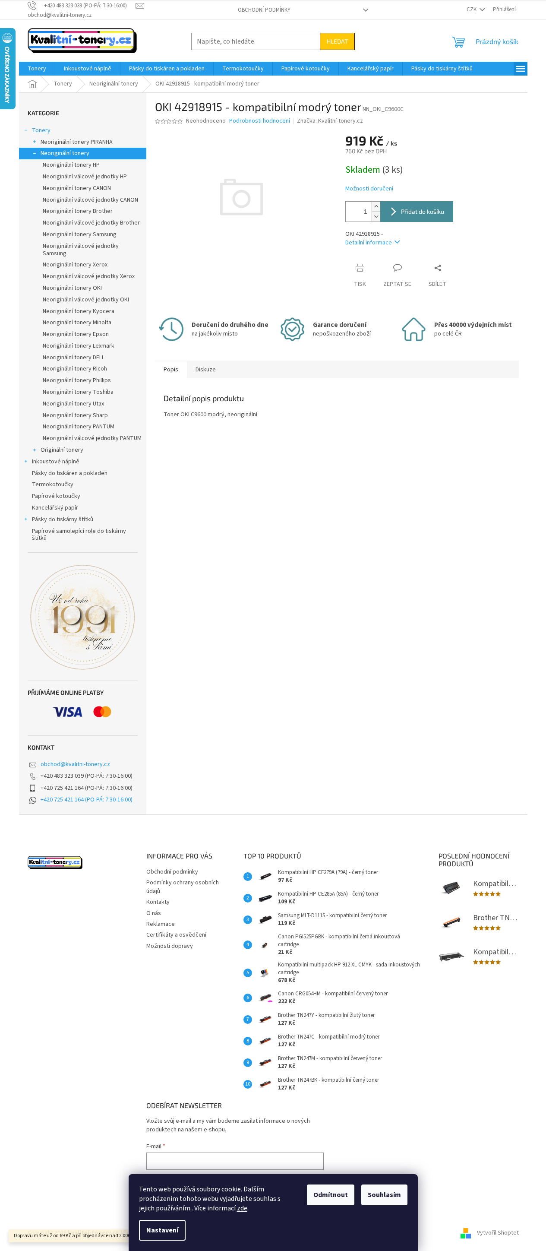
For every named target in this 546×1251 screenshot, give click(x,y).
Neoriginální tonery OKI (72, 288)
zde (242, 1208)
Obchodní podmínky (264, 10)
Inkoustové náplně (55, 461)
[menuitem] (37, 69)
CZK (472, 9)
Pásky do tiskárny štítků (62, 519)
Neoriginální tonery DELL (73, 357)
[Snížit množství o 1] (376, 217)
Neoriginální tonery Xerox (75, 264)
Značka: (330, 121)
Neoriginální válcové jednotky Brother (91, 223)
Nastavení (162, 1230)
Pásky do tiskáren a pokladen (69, 473)
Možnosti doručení (369, 189)
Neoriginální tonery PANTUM (78, 426)
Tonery (41, 130)
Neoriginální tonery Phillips (77, 380)
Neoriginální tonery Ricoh (75, 368)
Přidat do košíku (422, 211)
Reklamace (160, 924)
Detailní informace (368, 242)
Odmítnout (330, 1195)
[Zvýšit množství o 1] (376, 207)
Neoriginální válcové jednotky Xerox (89, 276)
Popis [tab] (171, 369)
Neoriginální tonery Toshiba (78, 392)
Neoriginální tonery (65, 153)
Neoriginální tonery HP (71, 165)
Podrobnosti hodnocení (259, 121)
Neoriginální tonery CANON (77, 188)
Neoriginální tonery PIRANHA (77, 142)
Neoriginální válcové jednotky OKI (86, 299)
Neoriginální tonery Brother (78, 211)
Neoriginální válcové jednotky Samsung (81, 250)
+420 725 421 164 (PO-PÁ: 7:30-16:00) (87, 799)
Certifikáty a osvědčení (176, 935)
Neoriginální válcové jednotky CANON (90, 200)
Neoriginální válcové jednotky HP (85, 176)
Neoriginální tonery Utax (73, 403)
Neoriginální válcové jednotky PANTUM (92, 438)
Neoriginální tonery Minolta (77, 322)
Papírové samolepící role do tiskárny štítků (79, 535)
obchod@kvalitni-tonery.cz (75, 764)
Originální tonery (62, 450)
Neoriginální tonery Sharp (75, 415)
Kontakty (158, 902)
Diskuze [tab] (206, 369)
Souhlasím (384, 1195)
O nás (153, 913)
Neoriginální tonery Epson (76, 334)
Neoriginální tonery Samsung (80, 234)
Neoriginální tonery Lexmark (78, 346)
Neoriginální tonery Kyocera (78, 311)
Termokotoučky (52, 484)
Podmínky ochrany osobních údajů (182, 886)
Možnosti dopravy (169, 946)
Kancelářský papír (55, 508)
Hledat (337, 41)
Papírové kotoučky (56, 496)
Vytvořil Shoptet (498, 1233)
